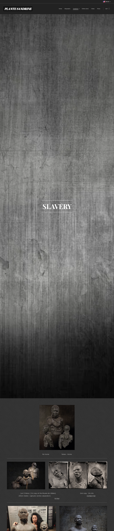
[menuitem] (60, 9)
